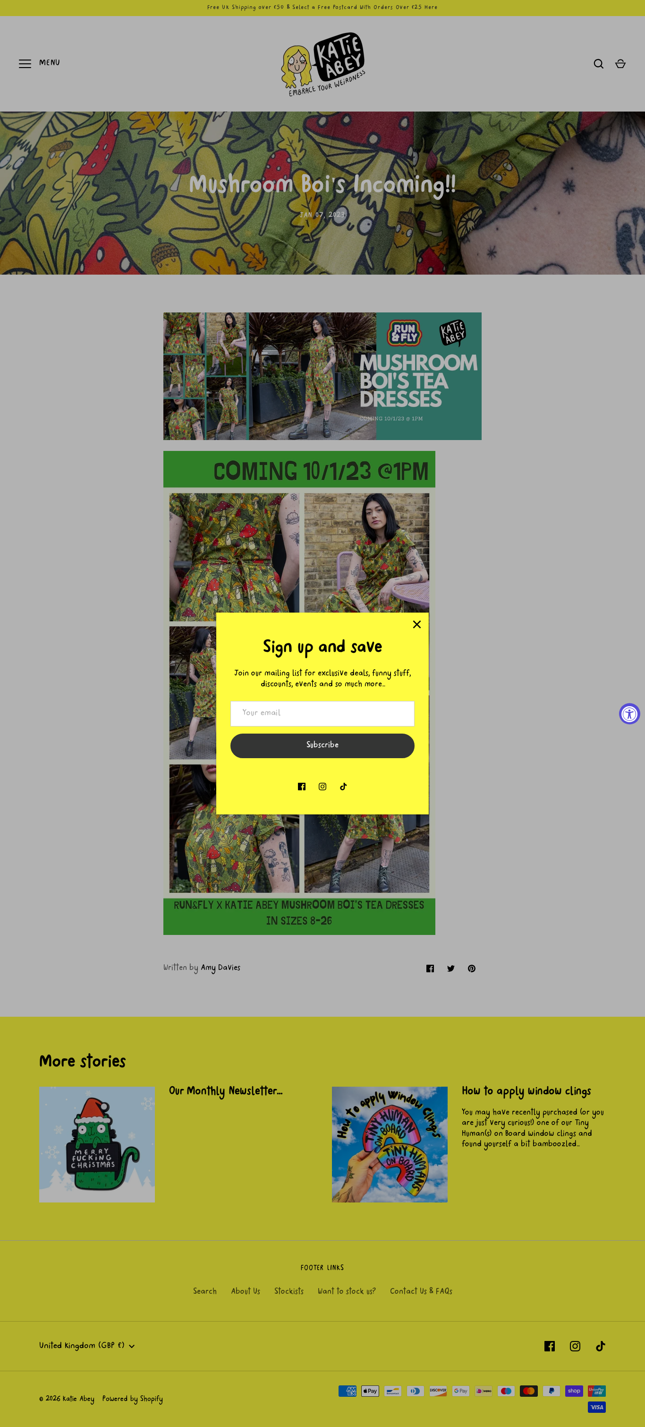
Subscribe (322, 746)
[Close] (417, 624)
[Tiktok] (343, 786)
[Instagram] (322, 786)
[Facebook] (301, 786)
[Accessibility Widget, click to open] (629, 713)
